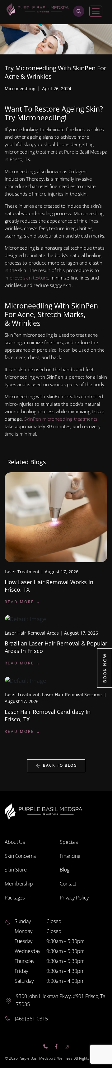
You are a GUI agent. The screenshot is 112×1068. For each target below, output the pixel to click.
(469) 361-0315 (31, 1018)
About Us (15, 842)
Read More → (23, 601)
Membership (19, 883)
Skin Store (16, 869)
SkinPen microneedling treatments (60, 419)
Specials (69, 842)
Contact (68, 883)
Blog (64, 869)
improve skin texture (26, 278)
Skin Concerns (20, 856)
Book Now (105, 668)
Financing (70, 856)
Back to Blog (59, 765)
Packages (15, 897)
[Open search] (78, 11)
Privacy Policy (74, 897)
